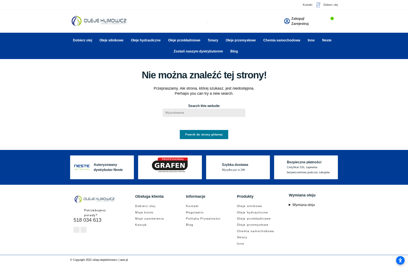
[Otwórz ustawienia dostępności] (400, 260)
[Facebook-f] (76, 230)
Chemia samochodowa (281, 40)
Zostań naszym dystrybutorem (198, 51)
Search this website (204, 106)
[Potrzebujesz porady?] (77, 211)
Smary (213, 40)
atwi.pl (124, 259)
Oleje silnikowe (111, 40)
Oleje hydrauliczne (146, 40)
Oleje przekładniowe (184, 40)
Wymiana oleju (303, 205)
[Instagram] (83, 230)
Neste (327, 40)
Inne (311, 40)
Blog (234, 51)
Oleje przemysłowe (241, 40)
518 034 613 (87, 220)
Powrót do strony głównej (204, 134)
